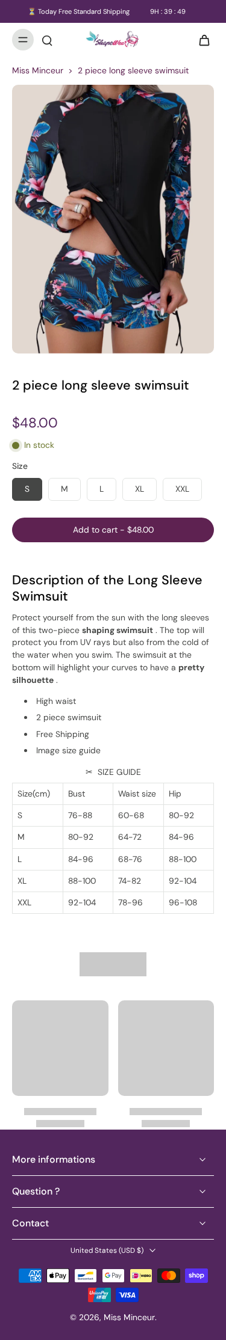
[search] (47, 40)
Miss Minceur (37, 70)
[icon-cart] (200, 40)
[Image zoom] (113, 219)
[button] (113, 530)
